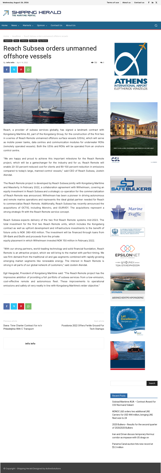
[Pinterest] (21, 69)
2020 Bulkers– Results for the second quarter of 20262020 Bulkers (134, 426)
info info (10, 62)
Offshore (24, 41)
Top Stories (43, 41)
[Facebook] (149, 3)
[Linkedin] (152, 3)
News (16, 41)
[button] (156, 25)
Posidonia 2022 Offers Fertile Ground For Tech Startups (83, 327)
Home (6, 36)
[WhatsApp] (28, 69)
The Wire (33, 41)
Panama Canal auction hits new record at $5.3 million (132, 446)
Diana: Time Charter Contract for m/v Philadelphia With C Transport (22, 327)
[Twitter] (156, 3)
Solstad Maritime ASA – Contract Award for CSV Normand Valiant (134, 403)
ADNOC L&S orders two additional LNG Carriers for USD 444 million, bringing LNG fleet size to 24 (132, 414)
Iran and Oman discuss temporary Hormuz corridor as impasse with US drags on (133, 436)
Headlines (16, 36)
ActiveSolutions (53, 468)
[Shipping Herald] (32, 13)
